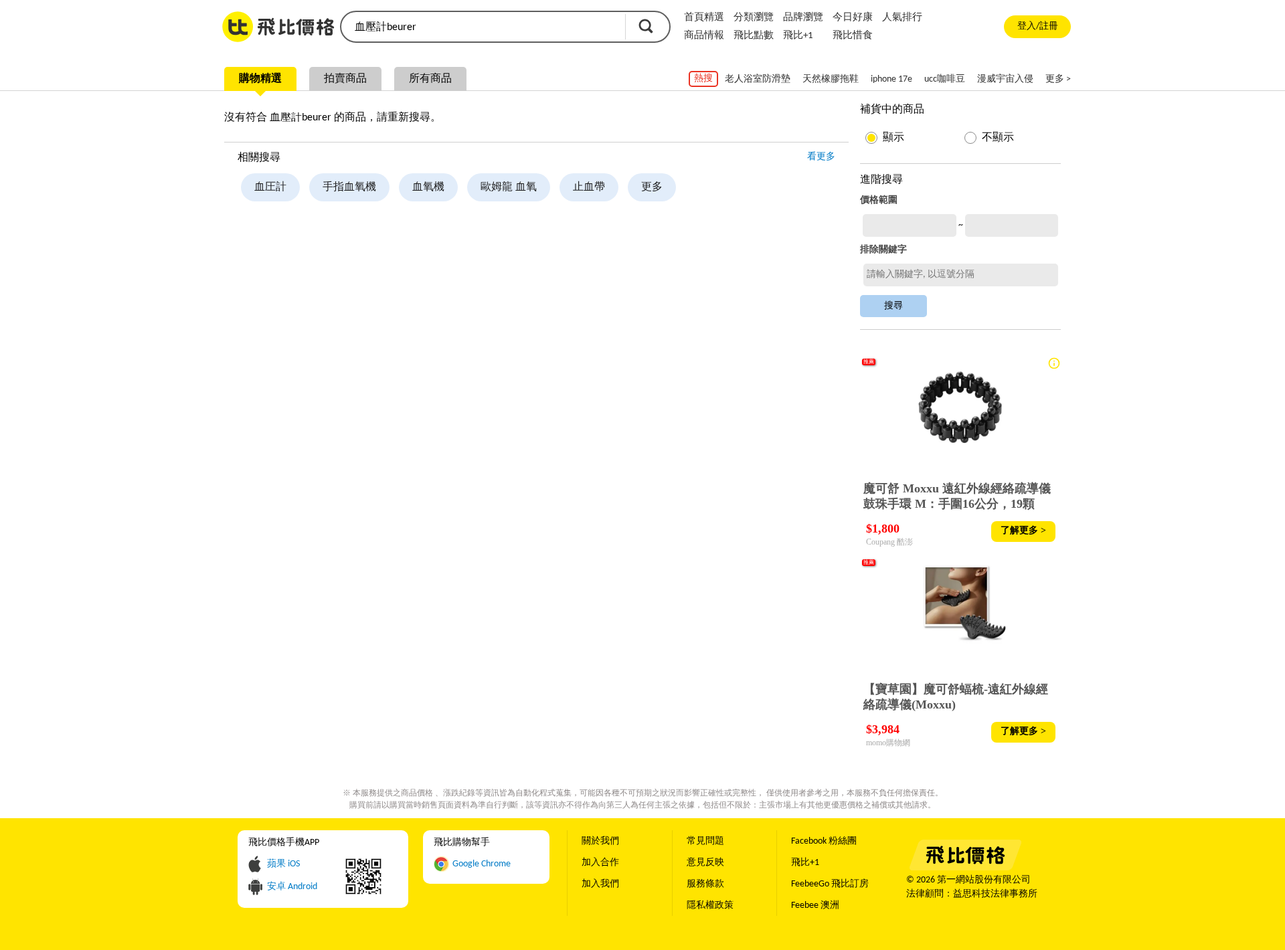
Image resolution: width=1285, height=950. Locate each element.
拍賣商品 (345, 79)
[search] (481, 26)
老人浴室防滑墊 (757, 79)
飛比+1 (798, 36)
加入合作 (600, 863)
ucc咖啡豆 (944, 79)
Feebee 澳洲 (815, 905)
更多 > (1058, 79)
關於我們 (600, 841)
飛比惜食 (853, 36)
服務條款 (705, 884)
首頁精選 (704, 18)
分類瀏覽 (754, 18)
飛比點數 (754, 36)
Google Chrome (481, 864)
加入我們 (600, 884)
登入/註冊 (1037, 26)
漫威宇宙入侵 (1005, 79)
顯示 (893, 137)
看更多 (821, 157)
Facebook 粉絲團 (824, 841)
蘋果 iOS (283, 864)
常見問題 (705, 841)
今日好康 (853, 18)
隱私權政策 (710, 905)
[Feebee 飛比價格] (964, 868)
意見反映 (705, 863)
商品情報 (704, 36)
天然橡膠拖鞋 (830, 79)
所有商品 (430, 79)
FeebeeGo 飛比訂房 (830, 884)
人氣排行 (902, 18)
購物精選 (260, 79)
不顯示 (998, 137)
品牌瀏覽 (803, 18)
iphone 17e (891, 79)
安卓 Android (292, 887)
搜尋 (646, 26)
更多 (652, 187)
